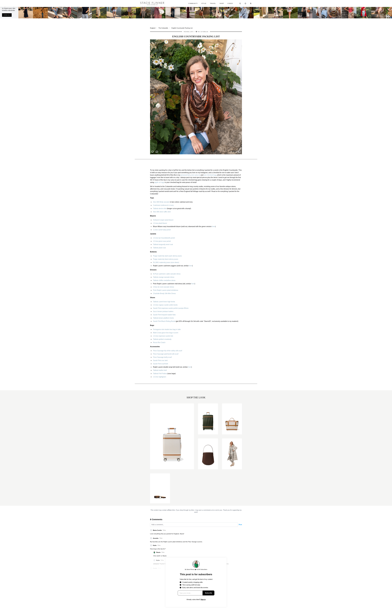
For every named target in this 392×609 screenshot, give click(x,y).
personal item (185, 175)
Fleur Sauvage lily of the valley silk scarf (167, 351)
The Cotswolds (163, 28)
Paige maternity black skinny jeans (165, 259)
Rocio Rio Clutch (159, 342)
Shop (222, 3)
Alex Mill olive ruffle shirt (162, 212)
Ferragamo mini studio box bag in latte (167, 329)
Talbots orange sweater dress (163, 277)
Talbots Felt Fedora (160, 373)
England (152, 28)
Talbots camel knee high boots (164, 302)
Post (240, 524)
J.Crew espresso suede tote (163, 336)
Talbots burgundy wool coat (163, 244)
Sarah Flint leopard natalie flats (164, 315)
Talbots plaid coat (159, 248)
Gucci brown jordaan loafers (163, 311)
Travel (213, 3)
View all (7, 15)
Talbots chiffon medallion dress (164, 280)
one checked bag (210, 175)
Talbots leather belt (160, 370)
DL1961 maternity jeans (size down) (166, 262)
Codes (230, 3)
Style (203, 3)
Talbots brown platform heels (163, 318)
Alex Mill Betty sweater (161, 202)
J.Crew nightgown (159, 377)
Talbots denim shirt (160, 208)
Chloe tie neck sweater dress (163, 287)
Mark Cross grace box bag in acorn (165, 333)
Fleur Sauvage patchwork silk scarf (165, 354)
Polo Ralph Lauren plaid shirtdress (165, 290)
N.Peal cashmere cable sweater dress (166, 274)
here (213, 226)
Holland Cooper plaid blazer (163, 220)
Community (193, 3)
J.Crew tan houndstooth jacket (164, 238)
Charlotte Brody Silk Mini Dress (164, 293)
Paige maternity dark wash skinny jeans (167, 256)
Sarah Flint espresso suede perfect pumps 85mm (170, 308)
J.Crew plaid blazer (160, 223)
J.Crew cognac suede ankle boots (165, 305)
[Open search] (240, 3)
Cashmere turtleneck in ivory (163, 205)
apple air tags (159, 182)
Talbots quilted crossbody (162, 339)
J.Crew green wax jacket (162, 241)
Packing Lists (188, 31)
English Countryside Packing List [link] (182, 28)
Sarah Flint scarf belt (160, 364)
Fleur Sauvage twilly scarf (162, 357)
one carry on (195, 175)
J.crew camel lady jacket (162, 230)
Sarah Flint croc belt (160, 360)
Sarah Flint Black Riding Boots (164, 321)
